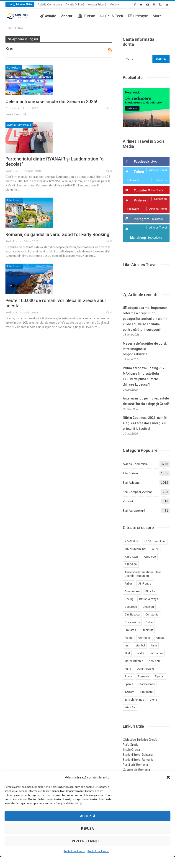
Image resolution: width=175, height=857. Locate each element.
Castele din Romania (136, 769)
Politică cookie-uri (74, 851)
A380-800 (131, 564)
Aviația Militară (75, 4)
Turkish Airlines (134, 699)
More (113, 4)
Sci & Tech (114, 16)
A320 (155, 549)
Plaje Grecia (131, 744)
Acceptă (87, 816)
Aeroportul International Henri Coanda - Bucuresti (143, 574)
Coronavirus (132, 622)
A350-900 (150, 556)
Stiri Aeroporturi (134, 510)
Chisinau (148, 606)
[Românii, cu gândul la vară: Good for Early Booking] (29, 213)
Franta (129, 637)
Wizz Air (130, 707)
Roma (128, 676)
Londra (140, 653)
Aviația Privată (97, 4)
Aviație (50, 16)
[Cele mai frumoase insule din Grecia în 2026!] (29, 80)
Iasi (127, 645)
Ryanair (160, 676)
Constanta (152, 614)
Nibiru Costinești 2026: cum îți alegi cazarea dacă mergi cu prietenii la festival (145, 423)
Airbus (129, 583)
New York (154, 661)
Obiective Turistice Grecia (140, 739)
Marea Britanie (134, 661)
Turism (89, 16)
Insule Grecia (131, 749)
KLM (127, 653)
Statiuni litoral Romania (138, 759)
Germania (144, 637)
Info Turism (14, 200)
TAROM (129, 692)
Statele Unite (147, 684)
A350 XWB (131, 556)
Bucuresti (131, 606)
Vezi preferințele (87, 841)
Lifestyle (140, 16)
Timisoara (146, 692)
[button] (168, 777)
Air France (144, 583)
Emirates (130, 630)
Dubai (149, 622)
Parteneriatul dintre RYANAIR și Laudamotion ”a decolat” (54, 161)
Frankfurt (147, 630)
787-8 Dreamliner (155, 541)
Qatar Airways (145, 668)
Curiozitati (13, 67)
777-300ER (131, 541)
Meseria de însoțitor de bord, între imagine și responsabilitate (145, 349)
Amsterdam (132, 591)
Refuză (87, 828)
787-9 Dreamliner (135, 549)
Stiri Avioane (131, 482)
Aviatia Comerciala (50, 4)
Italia (154, 645)
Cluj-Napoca (132, 614)
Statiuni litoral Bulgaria (138, 754)
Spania (129, 684)
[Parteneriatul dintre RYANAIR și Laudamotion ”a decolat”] (29, 137)
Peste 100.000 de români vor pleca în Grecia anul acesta (55, 303)
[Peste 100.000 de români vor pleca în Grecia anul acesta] (29, 279)
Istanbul (140, 645)
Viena (153, 699)
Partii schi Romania (135, 764)
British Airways (148, 599)
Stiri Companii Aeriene (137, 492)
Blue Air (150, 591)
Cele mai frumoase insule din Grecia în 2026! (51, 101)
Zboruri (67, 16)
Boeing (129, 599)
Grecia (160, 637)
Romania (143, 676)
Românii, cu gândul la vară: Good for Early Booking (57, 234)
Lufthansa (156, 653)
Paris (128, 668)
